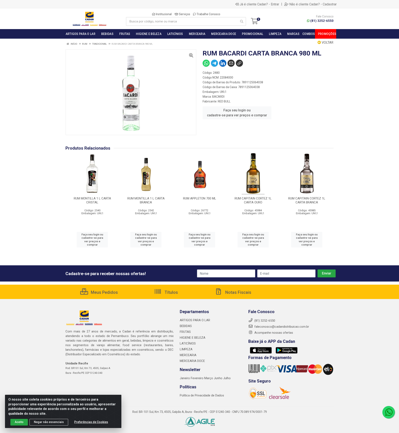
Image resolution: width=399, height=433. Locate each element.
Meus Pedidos (104, 292)
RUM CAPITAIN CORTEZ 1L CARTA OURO (253, 200)
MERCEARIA (188, 355)
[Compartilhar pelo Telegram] (214, 63)
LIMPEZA (186, 349)
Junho (218, 378)
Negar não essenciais (49, 422)
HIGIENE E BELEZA (192, 338)
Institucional (163, 14)
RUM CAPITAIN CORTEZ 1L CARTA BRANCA (306, 200)
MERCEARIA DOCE (192, 361)
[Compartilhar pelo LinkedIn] (222, 63)
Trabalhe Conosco (208, 14)
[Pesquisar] (241, 21)
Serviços (184, 14)
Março (209, 378)
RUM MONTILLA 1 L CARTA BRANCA (146, 200)
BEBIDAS (186, 326)
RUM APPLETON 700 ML (199, 198)
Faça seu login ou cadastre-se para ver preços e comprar (237, 112)
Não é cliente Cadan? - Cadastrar (313, 4)
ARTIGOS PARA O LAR (195, 320)
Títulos (171, 292)
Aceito (19, 422)
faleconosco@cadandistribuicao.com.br (281, 326)
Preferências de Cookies (91, 422)
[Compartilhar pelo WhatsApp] (206, 63)
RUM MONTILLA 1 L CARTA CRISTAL (92, 200)
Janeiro (185, 378)
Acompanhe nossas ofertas (273, 333)
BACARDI (218, 96)
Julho (227, 378)
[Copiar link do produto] (239, 63)
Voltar (327, 42)
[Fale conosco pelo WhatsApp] (388, 412)
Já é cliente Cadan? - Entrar (259, 4)
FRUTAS (185, 332)
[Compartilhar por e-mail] (231, 63)
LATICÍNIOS (188, 343)
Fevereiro (197, 378)
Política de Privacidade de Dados (202, 395)
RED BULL (224, 101)
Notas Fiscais (237, 292)
